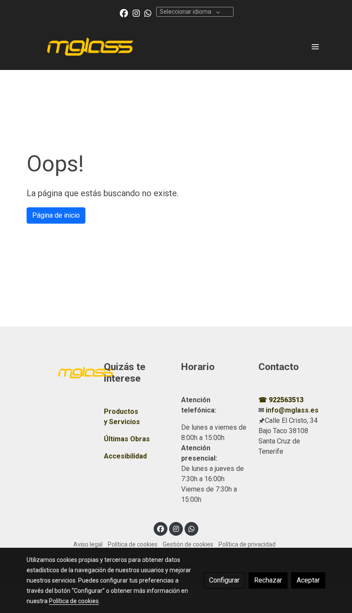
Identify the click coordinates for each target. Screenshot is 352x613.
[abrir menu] (315, 46)
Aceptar (308, 580)
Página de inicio (56, 215)
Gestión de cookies (188, 544)
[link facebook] (124, 13)
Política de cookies (133, 544)
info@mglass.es (292, 410)
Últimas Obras (127, 439)
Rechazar (268, 580)
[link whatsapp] (148, 13)
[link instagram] (136, 13)
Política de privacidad (247, 544)
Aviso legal (88, 544)
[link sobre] (60, 371)
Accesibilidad (125, 456)
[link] (90, 46)
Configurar (224, 580)
